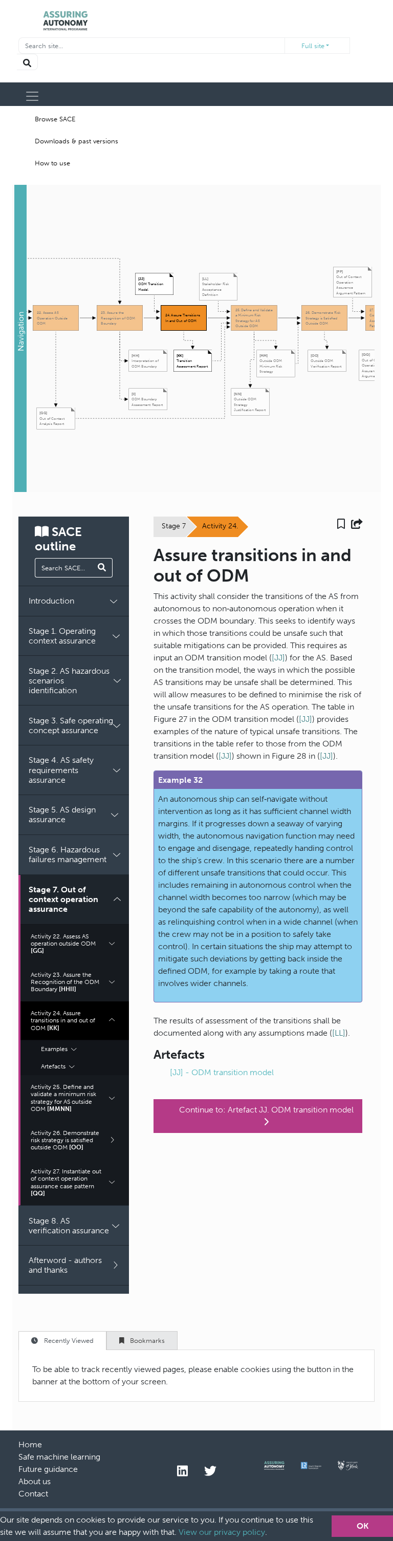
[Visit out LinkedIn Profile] (182, 1471)
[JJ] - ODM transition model (222, 1072)
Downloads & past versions (76, 141)
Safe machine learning (59, 1457)
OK (362, 1526)
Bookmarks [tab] (146, 1340)
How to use (52, 163)
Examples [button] (55, 1049)
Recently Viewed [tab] (68, 1340)
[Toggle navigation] (32, 96)
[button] (20, 338)
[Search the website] (27, 62)
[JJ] (278, 657)
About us (34, 1481)
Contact (33, 1494)
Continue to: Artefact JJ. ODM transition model (266, 1110)
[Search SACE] (102, 567)
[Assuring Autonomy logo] (274, 1467)
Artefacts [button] (54, 1066)
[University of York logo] (348, 1467)
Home (30, 1444)
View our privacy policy (222, 1532)
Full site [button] (312, 46)
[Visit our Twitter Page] (210, 1471)
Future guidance (48, 1469)
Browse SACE (55, 119)
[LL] (338, 1033)
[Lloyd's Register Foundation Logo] (311, 1467)
